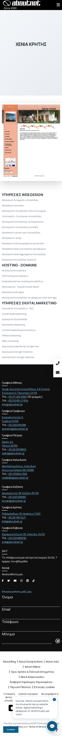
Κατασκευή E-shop (11, 237)
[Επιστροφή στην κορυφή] (56, 730)
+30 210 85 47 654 (17, 400)
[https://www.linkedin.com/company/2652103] (27, 580)
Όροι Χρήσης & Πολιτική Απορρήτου (32, 672)
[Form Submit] (57, 641)
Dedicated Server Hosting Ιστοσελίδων (22, 281)
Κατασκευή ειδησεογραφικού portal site (23, 243)
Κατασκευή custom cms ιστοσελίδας (21, 232)
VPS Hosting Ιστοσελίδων (15, 275)
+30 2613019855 (16, 449)
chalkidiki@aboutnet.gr (15, 477)
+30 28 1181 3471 (16, 517)
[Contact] (57, 372)
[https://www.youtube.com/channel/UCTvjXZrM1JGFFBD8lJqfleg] (15, 580)
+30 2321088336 (16, 538)
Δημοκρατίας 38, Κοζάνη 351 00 (20, 493)
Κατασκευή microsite (13, 205)
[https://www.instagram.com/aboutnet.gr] (21, 580)
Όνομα (7, 597)
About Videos (32, 666)
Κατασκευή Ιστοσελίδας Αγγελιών (19, 259)
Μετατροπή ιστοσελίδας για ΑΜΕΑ (20, 227)
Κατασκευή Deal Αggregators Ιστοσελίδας (24, 254)
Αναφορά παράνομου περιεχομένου (31, 682)
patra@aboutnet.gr (13, 453)
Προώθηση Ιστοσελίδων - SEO (18, 308)
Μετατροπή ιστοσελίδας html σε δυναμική (24, 210)
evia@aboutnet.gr (12, 542)
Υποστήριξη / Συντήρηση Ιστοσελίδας (21, 216)
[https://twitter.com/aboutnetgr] (8, 580)
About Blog (9, 661)
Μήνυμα (8, 634)
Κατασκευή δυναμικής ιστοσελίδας (20, 200)
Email (6, 609)
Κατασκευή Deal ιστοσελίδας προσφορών (24, 248)
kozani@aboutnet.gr (14, 501)
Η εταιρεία (9, 693)
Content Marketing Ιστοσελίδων (19, 330)
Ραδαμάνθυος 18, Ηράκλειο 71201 (21, 513)
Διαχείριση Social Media (14, 319)
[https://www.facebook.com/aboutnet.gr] (2, 580)
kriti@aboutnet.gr (12, 521)
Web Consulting (10, 340)
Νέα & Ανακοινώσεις (32, 677)
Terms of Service (37, 726)
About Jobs (52, 661)
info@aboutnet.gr (12, 404)
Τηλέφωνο (10, 621)
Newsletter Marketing (13, 324)
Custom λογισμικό (28, 693)
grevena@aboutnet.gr (15, 429)
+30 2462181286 (16, 425)
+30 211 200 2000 (17, 397)
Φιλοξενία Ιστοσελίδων (14, 270)
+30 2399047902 (17, 474)
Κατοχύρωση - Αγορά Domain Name (20, 286)
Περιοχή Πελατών (20, 687)
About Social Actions (31, 661)
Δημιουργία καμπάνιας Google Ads (20, 346)
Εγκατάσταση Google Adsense (18, 357)
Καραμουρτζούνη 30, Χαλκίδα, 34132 (23, 534)
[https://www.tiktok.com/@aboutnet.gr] (33, 580)
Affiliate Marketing (11, 335)
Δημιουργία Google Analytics (17, 351)
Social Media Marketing (14, 313)
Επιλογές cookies (44, 687)
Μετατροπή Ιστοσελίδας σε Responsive (23, 221)
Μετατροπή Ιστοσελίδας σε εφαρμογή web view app (29, 297)
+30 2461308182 (16, 497)
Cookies (11, 729)
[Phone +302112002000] (57, 363)
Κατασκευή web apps (13, 292)
